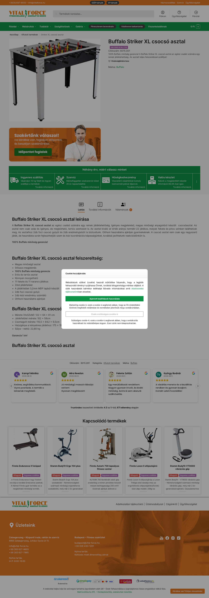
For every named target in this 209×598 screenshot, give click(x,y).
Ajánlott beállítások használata (104, 298)
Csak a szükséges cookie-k (104, 314)
